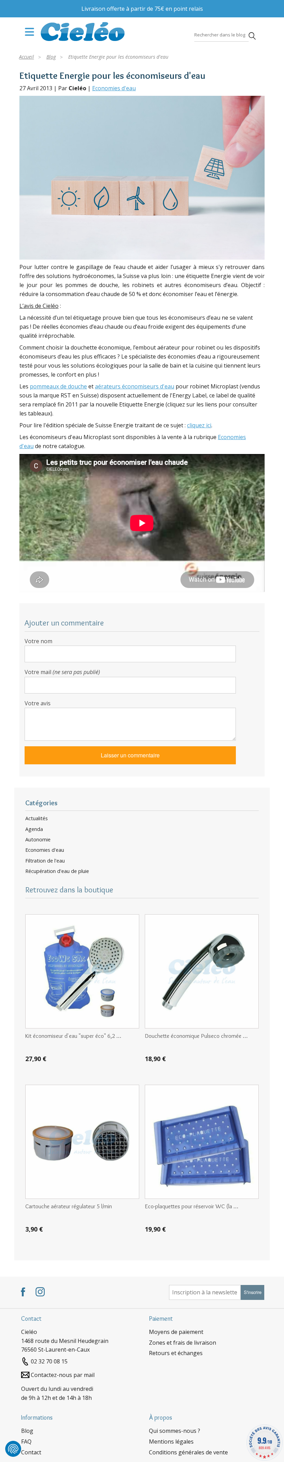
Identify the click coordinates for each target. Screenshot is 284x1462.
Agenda (34, 829)
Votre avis (38, 703)
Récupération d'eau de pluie (57, 871)
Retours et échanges (176, 1353)
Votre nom (38, 641)
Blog (27, 1431)
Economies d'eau (114, 88)
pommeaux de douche (58, 386)
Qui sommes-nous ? (174, 1431)
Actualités (36, 818)
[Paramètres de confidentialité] (13, 1449)
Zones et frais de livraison (182, 1342)
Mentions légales (171, 1441)
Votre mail (62, 672)
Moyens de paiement (176, 1332)
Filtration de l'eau (45, 860)
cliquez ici (199, 425)
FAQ (26, 1441)
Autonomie (38, 839)
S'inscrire (252, 1292)
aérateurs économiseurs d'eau (134, 386)
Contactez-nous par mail (63, 1375)
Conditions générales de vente (188, 1452)
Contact (31, 1452)
